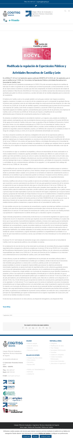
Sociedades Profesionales (58, 350)
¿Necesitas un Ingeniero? (58, 363)
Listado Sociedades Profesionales (56, 358)
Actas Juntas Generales (57, 361)
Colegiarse (54, 343)
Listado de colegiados (57, 355)
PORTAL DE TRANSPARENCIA (36, 369)
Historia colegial (32, 343)
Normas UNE (31, 364)
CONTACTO (30, 374)
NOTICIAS (30, 372)
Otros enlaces (31, 360)
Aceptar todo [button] (26, 436)
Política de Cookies (47, 427)
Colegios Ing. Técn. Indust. (34, 358)
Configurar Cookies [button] (45, 436)
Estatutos (30, 348)
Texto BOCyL (7, 307)
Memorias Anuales (32, 350)
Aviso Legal (23, 427)
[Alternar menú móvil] (69, 11)
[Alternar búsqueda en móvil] (65, 11)
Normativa (30, 362)
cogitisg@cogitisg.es (43, 2)
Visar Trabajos (55, 348)
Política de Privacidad (34, 427)
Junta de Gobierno (32, 346)
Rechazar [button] (35, 436)
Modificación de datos (57, 346)
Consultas (53, 352)
